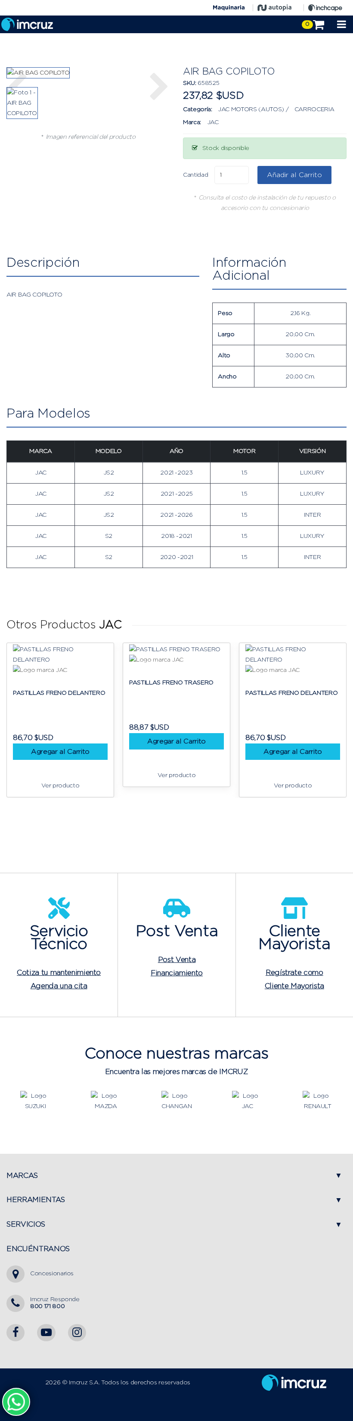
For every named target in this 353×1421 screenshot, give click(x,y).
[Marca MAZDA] (106, 1101)
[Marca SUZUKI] (35, 1101)
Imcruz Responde (55, 1302)
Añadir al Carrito (294, 175)
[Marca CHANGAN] (176, 1101)
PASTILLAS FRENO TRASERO (82, 683)
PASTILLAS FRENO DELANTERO (202, 693)
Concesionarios (52, 1274)
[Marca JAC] (247, 1101)
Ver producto (87, 775)
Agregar (87, 741)
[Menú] (341, 24)
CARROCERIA (314, 109)
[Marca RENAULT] (318, 1101)
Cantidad (195, 175)
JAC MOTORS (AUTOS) (251, 109)
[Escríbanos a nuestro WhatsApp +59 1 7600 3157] (16, 1402)
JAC (213, 122)
